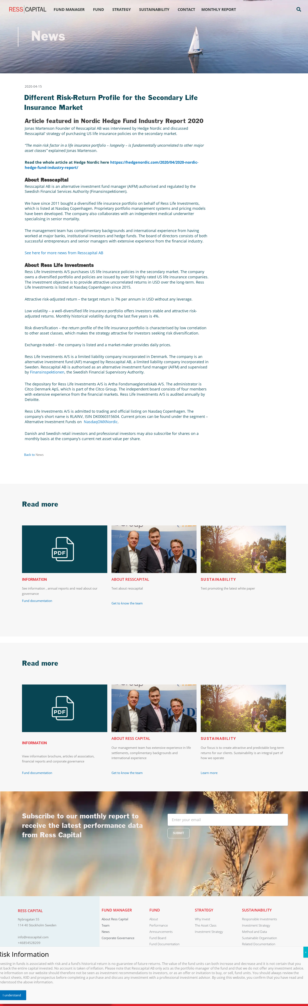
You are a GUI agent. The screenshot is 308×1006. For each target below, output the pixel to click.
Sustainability (154, 9)
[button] (299, 9)
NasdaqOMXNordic (101, 421)
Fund (98, 9)
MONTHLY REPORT (218, 9)
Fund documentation (37, 601)
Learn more (209, 773)
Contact (186, 9)
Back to (30, 454)
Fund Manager (69, 9)
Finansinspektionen (47, 372)
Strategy (121, 9)
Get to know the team (127, 603)
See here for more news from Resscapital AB (64, 252)
